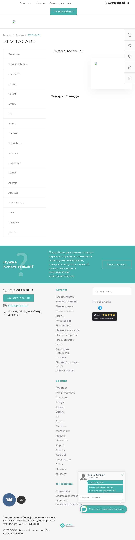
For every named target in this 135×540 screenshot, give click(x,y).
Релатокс (61, 387)
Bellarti (60, 411)
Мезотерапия (64, 320)
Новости (40, 3)
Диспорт (61, 473)
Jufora (59, 464)
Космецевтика (64, 311)
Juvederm (62, 397)
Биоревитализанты (67, 301)
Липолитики (63, 325)
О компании (64, 483)
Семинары (25, 3)
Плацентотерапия (66, 335)
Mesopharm (63, 430)
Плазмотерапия (65, 339)
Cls (57, 416)
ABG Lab (61, 454)
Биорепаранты (65, 306)
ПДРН (60, 315)
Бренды (61, 380)
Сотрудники (63, 491)
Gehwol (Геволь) (65, 370)
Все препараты (65, 296)
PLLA (59, 344)
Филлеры (61, 357)
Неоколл (61, 469)
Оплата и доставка (60, 3)
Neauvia (60, 435)
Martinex (61, 426)
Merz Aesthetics (65, 392)
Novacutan (62, 440)
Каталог (61, 289)
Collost (60, 407)
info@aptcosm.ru (18, 305)
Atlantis (60, 450)
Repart (60, 445)
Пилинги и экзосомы (68, 330)
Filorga (60, 402)
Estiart (59, 421)
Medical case (63, 459)
